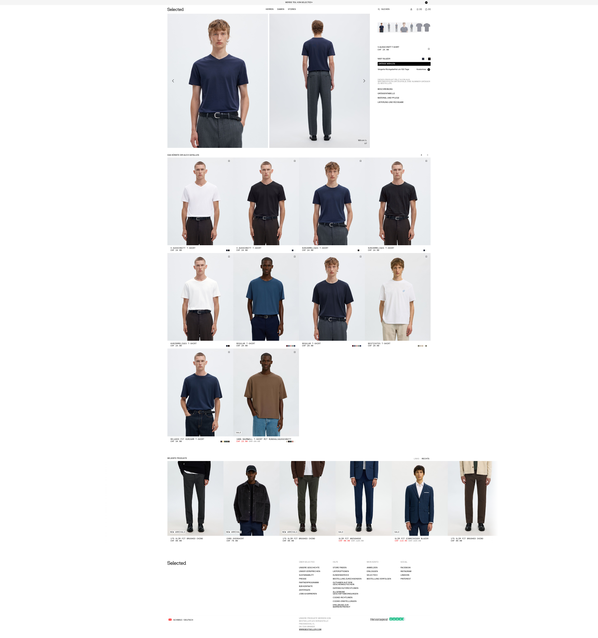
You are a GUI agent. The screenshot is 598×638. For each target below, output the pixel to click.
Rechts (425, 458)
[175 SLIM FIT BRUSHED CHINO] (195, 498)
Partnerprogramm (309, 582)
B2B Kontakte (306, 586)
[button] (200, 201)
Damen (280, 9)
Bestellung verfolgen (379, 579)
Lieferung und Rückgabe (391, 102)
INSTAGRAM (406, 571)
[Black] (429, 59)
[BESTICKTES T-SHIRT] (398, 297)
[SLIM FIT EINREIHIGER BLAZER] (420, 498)
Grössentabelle (386, 93)
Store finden (339, 567)
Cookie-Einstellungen (344, 601)
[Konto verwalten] (411, 9)
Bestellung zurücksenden (347, 579)
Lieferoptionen (341, 571)
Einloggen (372, 571)
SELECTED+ (372, 575)
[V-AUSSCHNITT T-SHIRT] (200, 201)
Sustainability (306, 575)
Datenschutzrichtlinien (345, 588)
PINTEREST (406, 579)
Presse (302, 579)
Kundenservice (341, 575)
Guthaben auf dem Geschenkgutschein (343, 583)
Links (416, 458)
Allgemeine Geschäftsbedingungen (345, 592)
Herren (269, 9)
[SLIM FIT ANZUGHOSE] (364, 498)
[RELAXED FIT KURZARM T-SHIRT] (200, 392)
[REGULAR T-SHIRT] (266, 297)
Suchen (385, 9)
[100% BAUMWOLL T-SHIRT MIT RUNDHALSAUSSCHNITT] (266, 392)
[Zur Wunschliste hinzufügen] (429, 49)
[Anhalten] (426, 2)
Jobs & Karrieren (308, 593)
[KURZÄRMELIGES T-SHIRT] (332, 201)
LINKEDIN (405, 575)
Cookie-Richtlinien (342, 597)
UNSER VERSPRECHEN (309, 571)
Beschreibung (385, 89)
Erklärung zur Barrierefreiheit (341, 606)
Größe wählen (387, 63)
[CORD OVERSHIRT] (251, 498)
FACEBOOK (406, 567)
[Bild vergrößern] (217, 81)
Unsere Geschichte (309, 567)
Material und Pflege (388, 98)
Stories (292, 9)
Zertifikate (304, 590)
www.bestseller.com (310, 629)
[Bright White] (426, 59)
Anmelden (372, 567)
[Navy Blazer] (423, 59)
